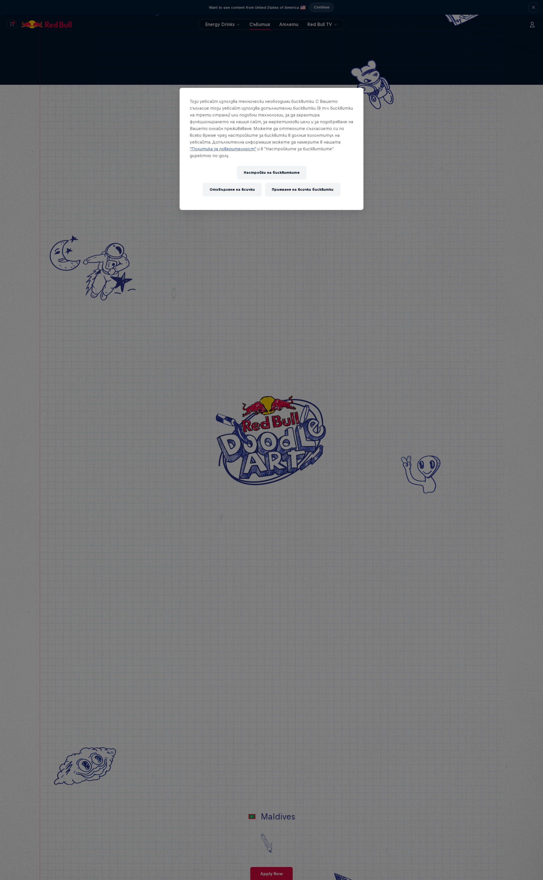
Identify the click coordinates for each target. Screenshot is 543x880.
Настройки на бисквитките (271, 173)
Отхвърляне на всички (232, 190)
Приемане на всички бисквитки (302, 190)
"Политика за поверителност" (223, 148)
